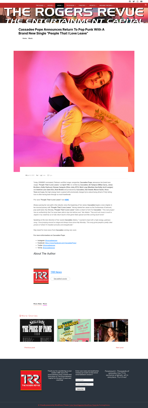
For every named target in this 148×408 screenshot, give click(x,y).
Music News (38, 304)
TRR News (56, 272)
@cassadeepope (51, 241)
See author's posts (60, 279)
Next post (120, 348)
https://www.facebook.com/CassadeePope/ (61, 243)
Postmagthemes (104, 405)
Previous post (29, 348)
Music (45, 304)
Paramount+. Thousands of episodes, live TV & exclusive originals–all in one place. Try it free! (117, 374)
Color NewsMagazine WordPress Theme (83, 405)
